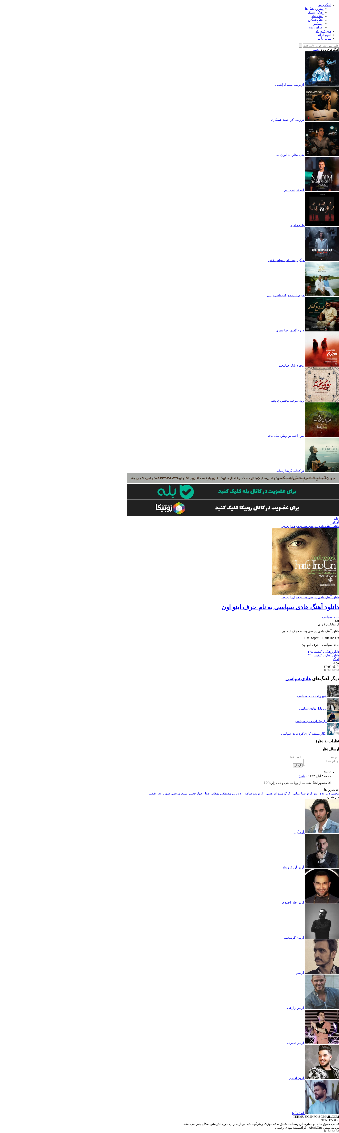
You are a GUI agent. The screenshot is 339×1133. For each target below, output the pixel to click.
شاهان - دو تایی (242, 793)
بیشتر (316, 49)
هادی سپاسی (330, 617)
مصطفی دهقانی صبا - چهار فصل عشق (206, 793)
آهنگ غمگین (315, 20)
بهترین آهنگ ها (314, 8)
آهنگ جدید (324, 5)
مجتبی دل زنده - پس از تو (322, 793)
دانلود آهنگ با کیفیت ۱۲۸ (323, 651)
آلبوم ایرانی (324, 34)
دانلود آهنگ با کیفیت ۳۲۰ (323, 655)
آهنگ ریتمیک (315, 12)
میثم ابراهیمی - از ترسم (268, 793)
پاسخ (301, 776)
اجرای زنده (316, 27)
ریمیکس (318, 23)
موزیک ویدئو (323, 31)
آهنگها (335, 522)
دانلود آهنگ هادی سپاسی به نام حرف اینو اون (310, 526)
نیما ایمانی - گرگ (295, 793)
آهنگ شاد (317, 16)
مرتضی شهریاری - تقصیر (164, 793)
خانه (336, 518)
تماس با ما (324, 38)
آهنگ (336, 659)
